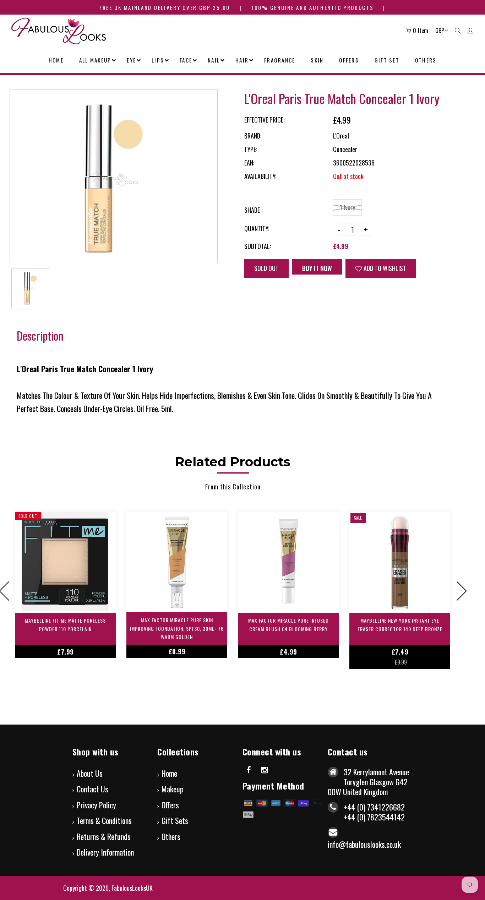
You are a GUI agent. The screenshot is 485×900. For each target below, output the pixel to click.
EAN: (249, 162)
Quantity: (256, 228)
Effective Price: (264, 119)
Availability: (260, 176)
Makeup (173, 789)
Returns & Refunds (104, 836)
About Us (90, 773)
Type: (250, 149)
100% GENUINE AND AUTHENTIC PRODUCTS (312, 7)
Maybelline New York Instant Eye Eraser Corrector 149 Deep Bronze (400, 625)
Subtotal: (257, 246)
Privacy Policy (96, 804)
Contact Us (92, 789)
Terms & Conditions (104, 820)
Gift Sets (175, 820)
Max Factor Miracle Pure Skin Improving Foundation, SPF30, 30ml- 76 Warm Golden (177, 628)
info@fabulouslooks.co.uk (364, 844)
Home (169, 773)
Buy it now (321, 268)
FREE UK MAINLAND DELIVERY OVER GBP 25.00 (164, 7)
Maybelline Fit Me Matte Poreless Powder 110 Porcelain (65, 625)
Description (40, 335)
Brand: (252, 135)
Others (171, 836)
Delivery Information (105, 852)
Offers (170, 804)
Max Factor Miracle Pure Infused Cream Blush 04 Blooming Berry (288, 625)
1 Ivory (347, 207)
